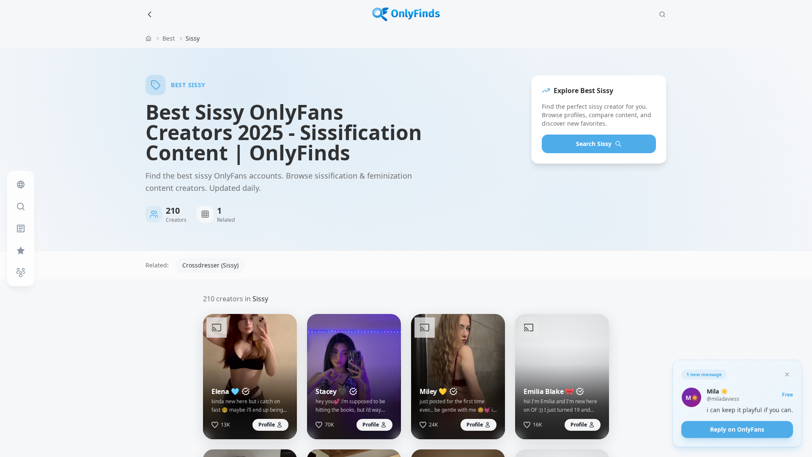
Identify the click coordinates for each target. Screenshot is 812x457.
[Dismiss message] (787, 374)
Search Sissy (594, 144)
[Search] (662, 14)
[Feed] (21, 184)
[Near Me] (21, 272)
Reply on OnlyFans (737, 429)
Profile (266, 424)
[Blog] (21, 228)
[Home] (148, 38)
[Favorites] (21, 250)
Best (168, 38)
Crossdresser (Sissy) (210, 265)
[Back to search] (149, 14)
